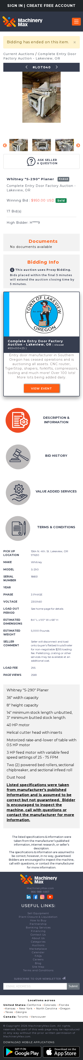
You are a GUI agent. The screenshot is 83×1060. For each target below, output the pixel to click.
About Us (38, 938)
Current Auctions (19, 54)
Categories (38, 941)
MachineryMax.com (40, 888)
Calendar (38, 952)
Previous (5, 145)
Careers (38, 959)
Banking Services (38, 927)
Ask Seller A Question (47, 161)
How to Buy (38, 920)
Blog (38, 963)
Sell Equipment (38, 913)
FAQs (38, 955)
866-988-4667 (40, 891)
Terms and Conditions (38, 970)
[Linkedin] (29, 896)
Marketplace (38, 948)
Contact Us (38, 934)
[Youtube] (50, 896)
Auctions (38, 945)
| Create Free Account (50, 6)
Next (78, 145)
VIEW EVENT (41, 388)
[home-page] (22, 21)
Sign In (15, 6)
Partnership (38, 924)
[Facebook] (35, 896)
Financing (38, 931)
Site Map (38, 966)
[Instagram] (42, 896)
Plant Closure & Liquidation (38, 916)
